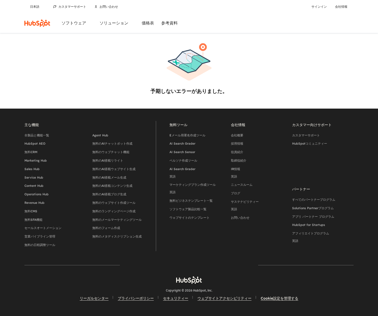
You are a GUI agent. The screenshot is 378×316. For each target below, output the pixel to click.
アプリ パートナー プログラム (313, 216)
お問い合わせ (109, 6)
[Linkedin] (204, 265)
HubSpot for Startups (308, 225)
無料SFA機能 (33, 220)
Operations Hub (36, 194)
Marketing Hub (35, 160)
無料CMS (30, 211)
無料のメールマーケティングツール (117, 220)
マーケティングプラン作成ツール (192, 188)
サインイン (319, 6)
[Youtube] (174, 265)
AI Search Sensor (182, 152)
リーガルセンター (94, 298)
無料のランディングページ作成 (114, 211)
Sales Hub (32, 169)
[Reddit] (218, 265)
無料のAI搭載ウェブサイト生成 (114, 169)
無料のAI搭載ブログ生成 (109, 194)
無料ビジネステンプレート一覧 (191, 201)
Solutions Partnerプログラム (313, 208)
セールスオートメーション (42, 228)
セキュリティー (175, 298)
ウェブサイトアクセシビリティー (224, 298)
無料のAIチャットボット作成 (112, 143)
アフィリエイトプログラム (310, 237)
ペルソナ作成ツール (183, 160)
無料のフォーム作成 (106, 228)
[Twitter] (189, 265)
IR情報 (235, 172)
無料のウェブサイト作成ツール (114, 203)
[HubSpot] (37, 23)
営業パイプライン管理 (39, 236)
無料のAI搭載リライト (107, 160)
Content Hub (33, 186)
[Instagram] (159, 265)
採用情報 (237, 143)
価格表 (148, 23)
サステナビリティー (245, 205)
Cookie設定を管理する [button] (279, 298)
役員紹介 (237, 152)
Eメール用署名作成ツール (187, 135)
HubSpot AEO (35, 143)
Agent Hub (100, 135)
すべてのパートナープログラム (313, 199)
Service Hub (33, 177)
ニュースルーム (242, 185)
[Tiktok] (233, 265)
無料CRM (30, 152)
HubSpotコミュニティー (309, 143)
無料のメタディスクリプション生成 (117, 236)
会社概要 (237, 135)
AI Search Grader (182, 143)
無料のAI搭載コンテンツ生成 (112, 186)
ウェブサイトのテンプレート (189, 218)
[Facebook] (144, 265)
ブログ (235, 193)
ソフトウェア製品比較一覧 (187, 209)
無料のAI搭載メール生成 (109, 177)
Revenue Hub (34, 203)
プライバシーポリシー (136, 298)
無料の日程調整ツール (39, 245)
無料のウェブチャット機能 (110, 152)
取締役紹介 (238, 160)
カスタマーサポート (72, 6)
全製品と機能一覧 (36, 135)
